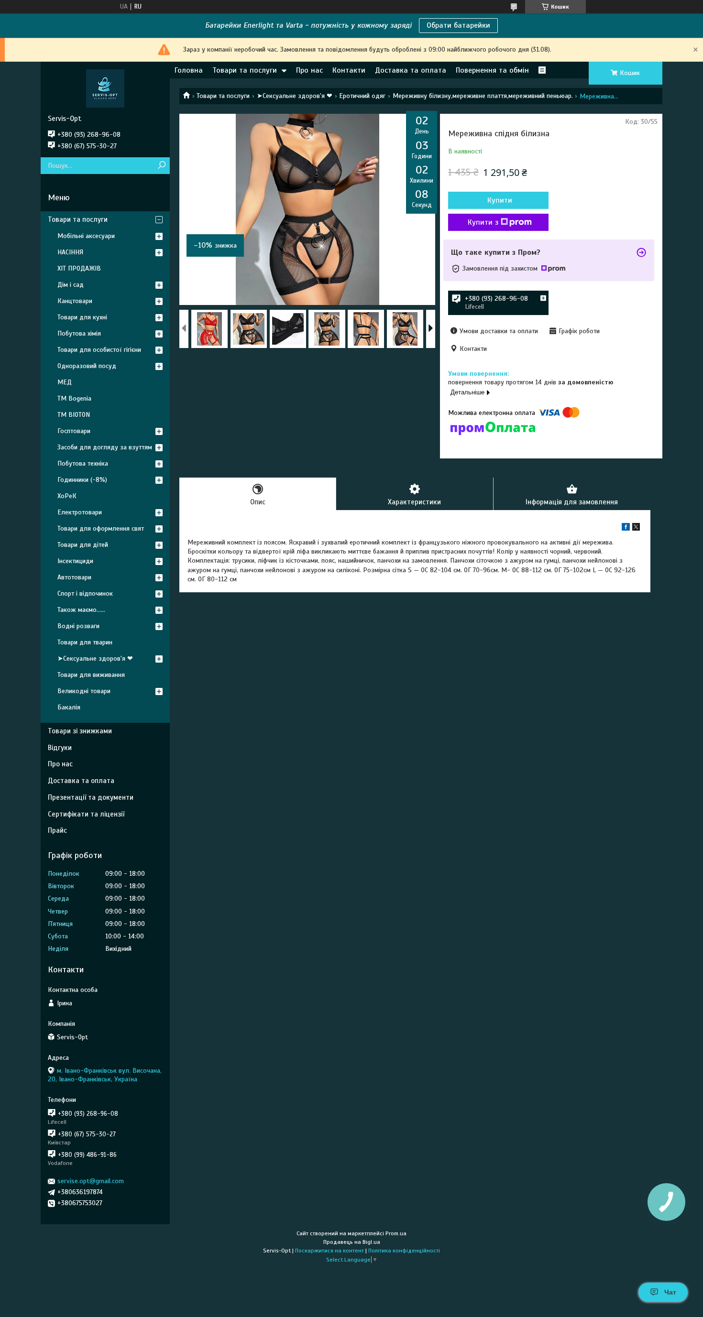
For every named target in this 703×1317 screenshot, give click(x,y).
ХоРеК (67, 496)
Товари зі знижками (80, 731)
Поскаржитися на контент (329, 1250)
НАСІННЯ (70, 252)
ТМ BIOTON (73, 415)
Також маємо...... (81, 610)
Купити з (483, 222)
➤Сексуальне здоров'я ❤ (294, 96)
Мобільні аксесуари (86, 236)
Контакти (348, 70)
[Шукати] (161, 165)
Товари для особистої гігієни (99, 350)
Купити (499, 200)
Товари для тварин (84, 642)
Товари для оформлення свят (100, 528)
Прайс (57, 830)
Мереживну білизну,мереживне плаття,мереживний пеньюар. (483, 96)
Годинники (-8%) (82, 480)
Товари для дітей (82, 545)
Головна (189, 70)
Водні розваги (78, 626)
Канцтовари (74, 301)
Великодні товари (83, 691)
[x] (636, 528)
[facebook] (626, 528)
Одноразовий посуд (86, 366)
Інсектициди (75, 561)
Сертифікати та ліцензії (86, 814)
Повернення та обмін (492, 70)
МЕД (64, 382)
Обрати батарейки (458, 25)
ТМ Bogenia (74, 398)
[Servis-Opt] (105, 88)
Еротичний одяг (362, 96)
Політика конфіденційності (404, 1250)
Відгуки (60, 747)
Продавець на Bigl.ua (351, 1242)
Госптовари (73, 431)
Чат (670, 1292)
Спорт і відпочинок (85, 593)
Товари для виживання (91, 675)
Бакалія (68, 707)
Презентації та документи (90, 797)
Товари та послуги (244, 70)
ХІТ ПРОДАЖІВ (79, 268)
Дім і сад (70, 285)
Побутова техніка (82, 463)
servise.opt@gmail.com (90, 1181)
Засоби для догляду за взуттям (104, 447)
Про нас (309, 70)
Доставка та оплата (410, 70)
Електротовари (79, 512)
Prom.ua (395, 1233)
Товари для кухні (82, 317)
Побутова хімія (79, 333)
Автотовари (74, 577)
